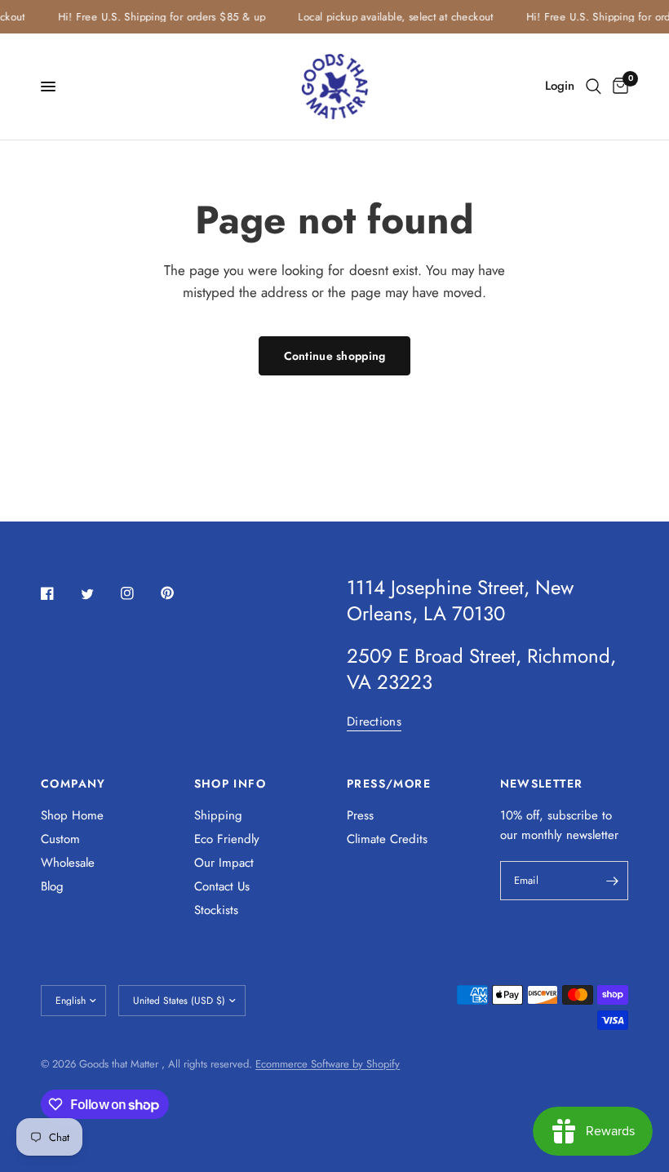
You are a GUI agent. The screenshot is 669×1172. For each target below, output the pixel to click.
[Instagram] (139, 593)
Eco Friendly (226, 839)
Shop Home (72, 815)
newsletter (592, 835)
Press (360, 815)
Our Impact (224, 863)
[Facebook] (59, 593)
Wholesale (68, 863)
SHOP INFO (230, 783)
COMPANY (73, 783)
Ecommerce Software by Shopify (327, 1064)
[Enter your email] (612, 880)
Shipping (218, 815)
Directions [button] (374, 722)
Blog (52, 886)
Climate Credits (387, 839)
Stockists (216, 910)
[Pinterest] (179, 592)
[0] (617, 86)
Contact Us (222, 886)
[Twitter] (99, 594)
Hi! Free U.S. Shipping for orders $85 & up (158, 16)
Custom (60, 839)
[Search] (593, 86)
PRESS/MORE (389, 783)
